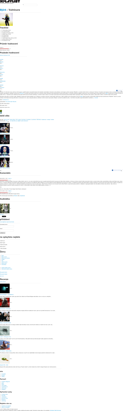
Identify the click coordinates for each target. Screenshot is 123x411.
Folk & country (4, 262)
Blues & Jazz (4, 256)
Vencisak (2, 214)
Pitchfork (21, 93)
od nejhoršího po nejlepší (15, 120)
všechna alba (6, 119)
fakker (3, 384)
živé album (23, 119)
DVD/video (39, 119)
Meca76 (1, 62)
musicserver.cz (6, 99)
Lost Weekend (10, 294)
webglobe (4, 389)
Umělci (1, 4)
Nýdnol (10, 190)
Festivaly (6, 4)
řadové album (12, 119)
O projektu (4, 374)
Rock (3, 255)
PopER (1, 78)
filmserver (4, 399)
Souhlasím (52, 410)
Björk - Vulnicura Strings (5, 167)
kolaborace (44, 119)
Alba (4, 4)
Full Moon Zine (5, 394)
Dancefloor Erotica (7, 322)
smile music (4, 388)
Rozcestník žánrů (3, 272)
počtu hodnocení (24, 120)
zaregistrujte (22, 195)
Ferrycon (2, 65)
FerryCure (2, 87)
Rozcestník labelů (3, 274)
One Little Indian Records (11, 101)
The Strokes (2, 350)
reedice (52, 119)
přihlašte (15, 195)
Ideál (7, 365)
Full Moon (21, 4)
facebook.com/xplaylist (6, 406)
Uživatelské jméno (4, 224)
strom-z (1, 68)
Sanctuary (8, 308)
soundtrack (33, 119)
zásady (3, 376)
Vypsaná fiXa (2, 365)
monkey (1, 59)
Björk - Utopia (3, 156)
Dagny (1, 322)
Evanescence (2, 308)
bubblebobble (3, 81)
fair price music (5, 398)
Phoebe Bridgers (3, 294)
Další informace (58, 410)
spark (3, 382)
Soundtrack (4, 264)
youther (1, 74)
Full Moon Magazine (6, 381)
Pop (2, 260)
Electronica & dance (6, 258)
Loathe (1, 336)
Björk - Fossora (3, 144)
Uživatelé (13, 4)
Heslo (1, 228)
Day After (3, 395)
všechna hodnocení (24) (5, 55)
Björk (3, 9)
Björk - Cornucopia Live (4, 133)
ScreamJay (2, 72)
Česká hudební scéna (6, 267)
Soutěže (17, 4)
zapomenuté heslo (10, 221)
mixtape (48, 119)
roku (7, 120)
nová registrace (3, 221)
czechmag (4, 400)
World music (4, 263)
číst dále (96, 97)
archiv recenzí (3, 281)
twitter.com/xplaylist (5, 407)
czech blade (4, 385)
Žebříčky (10, 4)
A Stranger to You (7, 336)
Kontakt (3, 375)
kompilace (29, 119)
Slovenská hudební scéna (7, 269)
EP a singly (18, 119)
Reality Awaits (8, 350)
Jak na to (2, 276)
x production (4, 397)
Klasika (3, 259)
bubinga (1, 85)
